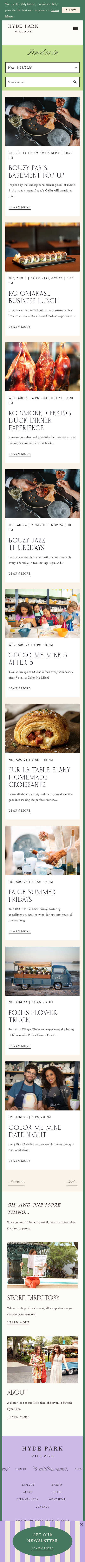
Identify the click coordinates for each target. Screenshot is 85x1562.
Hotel (57, 1492)
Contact (42, 1507)
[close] (81, 1525)
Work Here (57, 1499)
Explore (27, 1485)
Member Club (27, 1499)
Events (57, 1485)
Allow (71, 10)
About (28, 1492)
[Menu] (75, 28)
